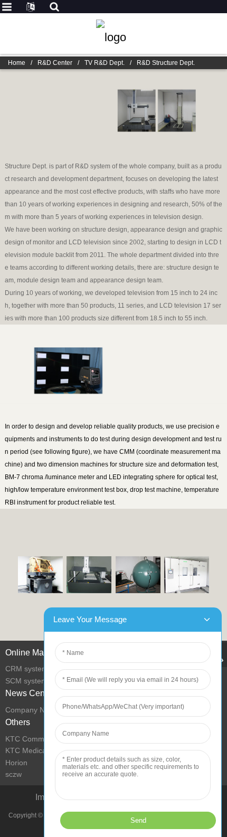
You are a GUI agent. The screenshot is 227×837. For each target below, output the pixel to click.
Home (16, 62)
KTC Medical (26, 750)
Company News (31, 710)
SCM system (26, 681)
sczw (13, 774)
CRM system (26, 668)
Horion (16, 762)
